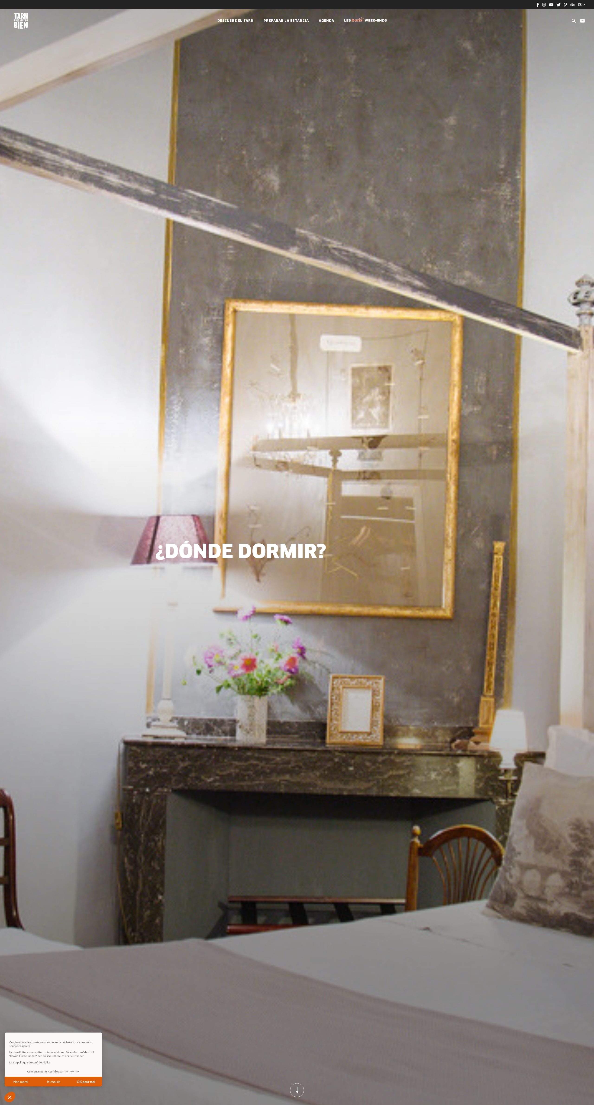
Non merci (20, 1082)
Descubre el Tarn (235, 21)
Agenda (326, 21)
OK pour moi (86, 1082)
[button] (9, 1097)
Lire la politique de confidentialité (29, 1062)
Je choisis (53, 1082)
